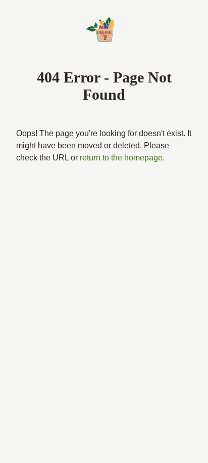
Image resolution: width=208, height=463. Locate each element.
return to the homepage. (63, 170)
